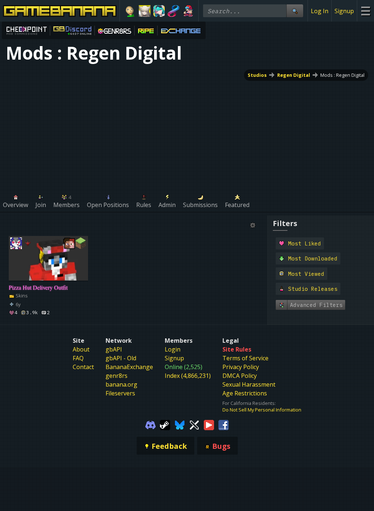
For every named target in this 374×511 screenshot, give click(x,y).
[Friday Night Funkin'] (188, 11)
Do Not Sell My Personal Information (261, 409)
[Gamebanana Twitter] (194, 425)
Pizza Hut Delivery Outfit (38, 287)
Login (172, 349)
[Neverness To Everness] (159, 11)
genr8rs (116, 376)
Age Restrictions (244, 393)
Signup (344, 11)
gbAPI (114, 349)
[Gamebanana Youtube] (209, 425)
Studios (257, 75)
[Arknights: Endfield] (144, 11)
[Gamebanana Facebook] (223, 425)
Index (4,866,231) (188, 376)
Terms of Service (245, 358)
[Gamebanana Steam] (165, 425)
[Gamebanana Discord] (150, 425)
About (81, 349)
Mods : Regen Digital (342, 75)
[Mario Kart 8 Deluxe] (173, 11)
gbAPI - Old (121, 358)
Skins (21, 295)
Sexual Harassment (248, 384)
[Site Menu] (365, 11)
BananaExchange (129, 367)
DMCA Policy (239, 376)
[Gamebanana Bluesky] (180, 425)
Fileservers (120, 393)
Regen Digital (293, 75)
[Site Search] (294, 10)
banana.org (121, 384)
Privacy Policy (240, 367)
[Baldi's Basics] (130, 11)
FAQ (78, 358)
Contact (83, 367)
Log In (319, 11)
